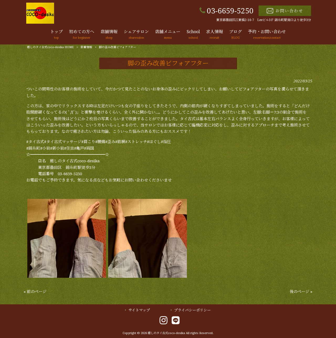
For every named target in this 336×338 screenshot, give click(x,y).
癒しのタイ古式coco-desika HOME (50, 47)
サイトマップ (139, 310)
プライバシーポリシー (192, 310)
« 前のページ (35, 291)
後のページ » (301, 291)
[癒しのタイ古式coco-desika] (40, 22)
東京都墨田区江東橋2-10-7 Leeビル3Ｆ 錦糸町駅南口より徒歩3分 (263, 20)
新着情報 (86, 47)
